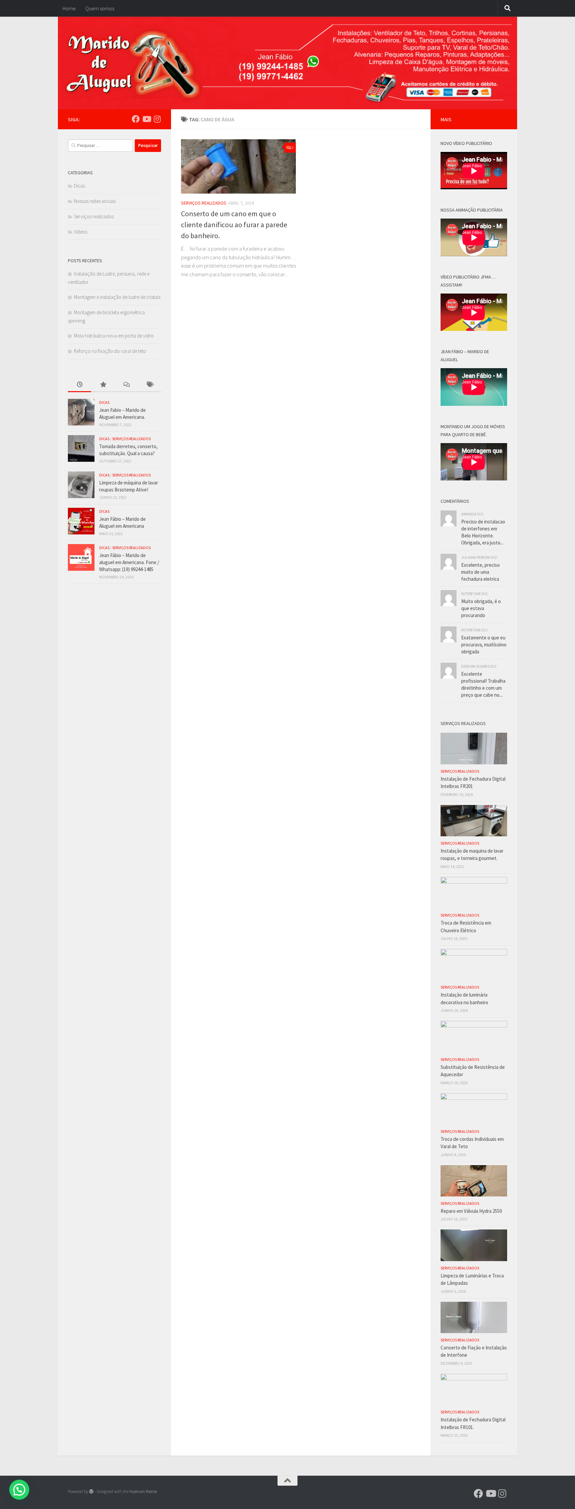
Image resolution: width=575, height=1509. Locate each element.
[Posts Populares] (102, 385)
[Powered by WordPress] (91, 1491)
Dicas (79, 186)
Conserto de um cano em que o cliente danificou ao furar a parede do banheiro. (234, 224)
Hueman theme (143, 1491)
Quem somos (99, 8)
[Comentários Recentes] (126, 385)
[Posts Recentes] (79, 385)
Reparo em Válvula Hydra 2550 (471, 1211)
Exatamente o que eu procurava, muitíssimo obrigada (483, 644)
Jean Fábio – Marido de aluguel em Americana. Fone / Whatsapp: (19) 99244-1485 (129, 562)
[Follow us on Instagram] (157, 119)
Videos (80, 232)
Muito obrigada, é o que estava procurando (481, 608)
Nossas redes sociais (94, 201)
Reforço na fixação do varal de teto (110, 351)
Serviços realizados (203, 203)
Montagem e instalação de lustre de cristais (117, 297)
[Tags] (149, 385)
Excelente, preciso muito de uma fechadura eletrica (480, 572)
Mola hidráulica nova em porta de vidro (114, 336)
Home (69, 8)
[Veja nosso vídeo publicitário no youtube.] (146, 119)
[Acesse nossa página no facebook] (136, 119)
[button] (19, 1490)
